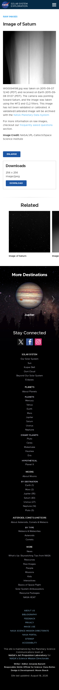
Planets (29, 387)
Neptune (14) (29, 506)
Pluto (29, 439)
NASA (4, 4)
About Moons (29, 476)
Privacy (29, 623)
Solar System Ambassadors (29, 589)
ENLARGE (12, 154)
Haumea (29, 451)
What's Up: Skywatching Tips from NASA (29, 556)
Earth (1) (29, 485)
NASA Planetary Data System (31, 115)
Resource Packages (30, 593)
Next (52, 299)
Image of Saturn (17, 256)
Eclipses (29, 380)
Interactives (29, 581)
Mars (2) (29, 490)
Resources (29, 560)
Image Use (29, 627)
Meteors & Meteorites (29, 531)
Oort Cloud (29, 371)
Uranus (29, 426)
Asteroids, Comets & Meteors (29, 518)
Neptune (29, 430)
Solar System (29, 354)
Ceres (29, 443)
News (29, 551)
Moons (29, 472)
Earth (29, 409)
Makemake (29, 447)
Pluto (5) (29, 510)
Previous (6, 299)
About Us (29, 611)
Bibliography (29, 615)
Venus (29, 405)
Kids (29, 576)
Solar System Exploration (17, 4)
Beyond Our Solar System (29, 376)
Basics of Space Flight (29, 585)
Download (16, 183)
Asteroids (29, 535)
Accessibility (29, 643)
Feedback (29, 619)
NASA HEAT (29, 597)
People (29, 568)
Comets (30, 540)
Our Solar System (29, 359)
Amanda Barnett (37, 664)
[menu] (54, 4)
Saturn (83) (29, 498)
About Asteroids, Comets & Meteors (29, 522)
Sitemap (29, 639)
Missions (29, 572)
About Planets (29, 392)
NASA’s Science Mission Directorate (29, 658)
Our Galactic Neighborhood (17, 12)
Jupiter (29, 315)
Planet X (29, 464)
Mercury (29, 401)
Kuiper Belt (29, 367)
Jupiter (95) (29, 494)
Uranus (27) (30, 502)
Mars (29, 413)
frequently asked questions (36, 125)
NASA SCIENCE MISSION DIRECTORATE (29, 631)
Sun (29, 363)
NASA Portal (29, 635)
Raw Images (10, 17)
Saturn (29, 421)
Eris (29, 455)
